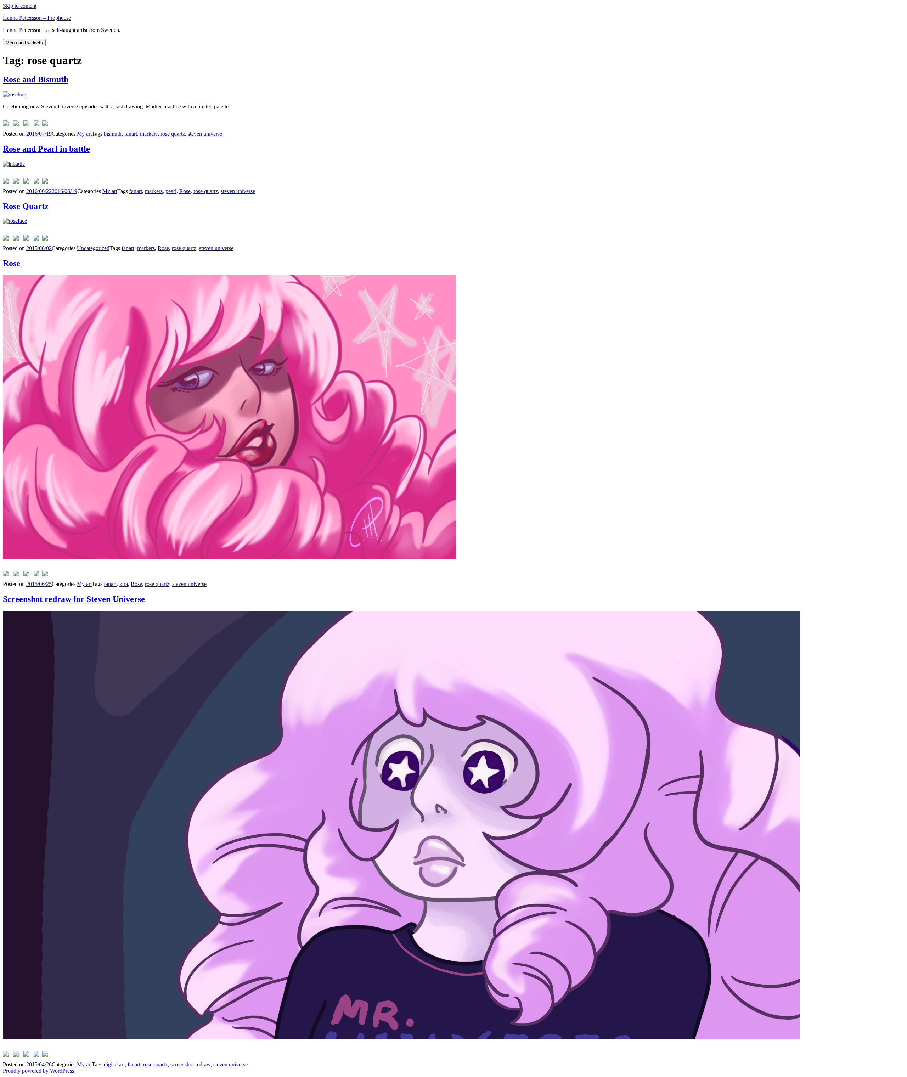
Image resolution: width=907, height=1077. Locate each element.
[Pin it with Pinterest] (27, 124)
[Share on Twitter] (17, 124)
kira (123, 584)
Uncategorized (93, 248)
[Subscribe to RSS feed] (46, 124)
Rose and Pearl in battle (46, 148)
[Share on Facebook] (7, 124)
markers (149, 134)
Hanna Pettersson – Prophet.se (37, 18)
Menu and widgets (24, 42)
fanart (130, 134)
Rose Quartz (26, 206)
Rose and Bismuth (35, 79)
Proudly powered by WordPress (38, 1071)
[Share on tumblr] (38, 124)
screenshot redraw (190, 1064)
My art (84, 134)
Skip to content (19, 6)
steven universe (205, 134)
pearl (170, 191)
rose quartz (172, 134)
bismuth (113, 134)
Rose (185, 191)
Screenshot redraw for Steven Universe (74, 599)
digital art (114, 1064)
